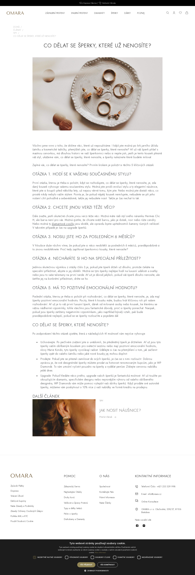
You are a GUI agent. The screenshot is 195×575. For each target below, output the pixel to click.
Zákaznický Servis (72, 486)
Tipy (101, 400)
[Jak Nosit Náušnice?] (64, 417)
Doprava (14, 490)
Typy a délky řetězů (73, 508)
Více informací (100, 552)
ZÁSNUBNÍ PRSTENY (55, 13)
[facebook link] (137, 526)
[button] (97, 570)
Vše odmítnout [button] (107, 565)
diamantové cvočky (63, 224)
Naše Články (105, 502)
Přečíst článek (106, 416)
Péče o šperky (71, 513)
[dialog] (97, 557)
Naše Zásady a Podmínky (22, 506)
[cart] (186, 13)
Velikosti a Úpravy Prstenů (76, 502)
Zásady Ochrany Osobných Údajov (27, 511)
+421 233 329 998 (166, 486)
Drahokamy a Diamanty (74, 519)
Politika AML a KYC (19, 516)
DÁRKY (127, 13)
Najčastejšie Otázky (73, 491)
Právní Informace (107, 497)
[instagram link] (144, 526)
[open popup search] (167, 13)
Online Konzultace (149, 501)
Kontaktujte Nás (106, 491)
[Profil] (174, 13)
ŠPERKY (114, 13)
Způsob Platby (17, 485)
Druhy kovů (69, 497)
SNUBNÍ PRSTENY (79, 13)
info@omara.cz (154, 494)
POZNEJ (141, 13)
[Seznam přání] (180, 13)
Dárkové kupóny (18, 501)
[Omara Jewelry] (15, 13)
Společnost (104, 486)
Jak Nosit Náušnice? (120, 410)
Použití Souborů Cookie (22, 521)
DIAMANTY (99, 13)
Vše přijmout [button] (86, 565)
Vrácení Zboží (17, 495)
